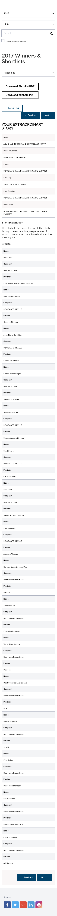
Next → (48, 115)
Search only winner (16, 41)
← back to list (12, 108)
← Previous (30, 115)
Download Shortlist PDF (20, 86)
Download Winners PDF (20, 95)
